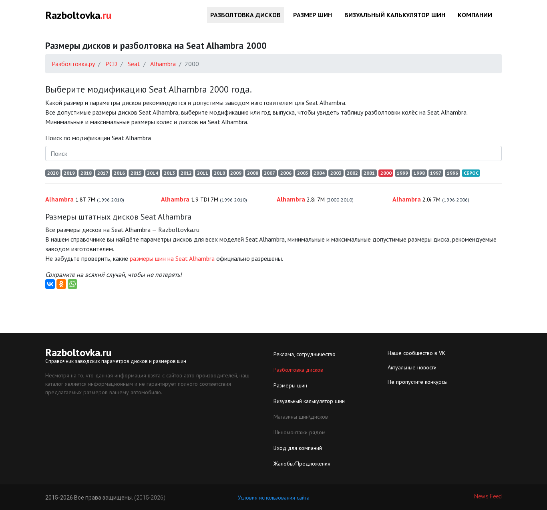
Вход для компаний (298, 448)
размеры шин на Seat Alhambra (172, 258)
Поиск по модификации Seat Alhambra (98, 138)
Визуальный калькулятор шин (394, 15)
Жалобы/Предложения (302, 463)
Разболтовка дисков (245, 15)
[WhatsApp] (72, 284)
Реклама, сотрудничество (305, 354)
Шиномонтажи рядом (300, 432)
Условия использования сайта (274, 497)
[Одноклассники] (61, 284)
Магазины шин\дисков (301, 416)
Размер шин (312, 15)
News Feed (488, 496)
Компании (475, 15)
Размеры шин (290, 385)
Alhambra (84, 199)
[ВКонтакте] (50, 284)
